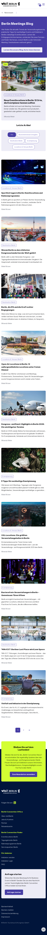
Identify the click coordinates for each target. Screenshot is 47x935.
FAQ (3, 864)
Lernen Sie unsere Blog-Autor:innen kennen (22, 50)
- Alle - (12, 134)
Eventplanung (32, 141)
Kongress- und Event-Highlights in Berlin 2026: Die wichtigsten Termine (20, 393)
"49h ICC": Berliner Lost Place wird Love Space (19, 617)
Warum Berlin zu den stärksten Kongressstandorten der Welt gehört (22, 219)
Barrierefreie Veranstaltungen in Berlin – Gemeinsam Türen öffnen (23, 561)
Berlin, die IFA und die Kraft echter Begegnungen (19, 275)
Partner (4, 823)
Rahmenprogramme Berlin (11, 844)
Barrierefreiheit (7, 906)
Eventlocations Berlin (9, 837)
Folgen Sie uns (7, 803)
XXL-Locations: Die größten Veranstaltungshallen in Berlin (22, 503)
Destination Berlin (16, 141)
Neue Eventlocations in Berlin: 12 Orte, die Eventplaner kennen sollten (21, 63)
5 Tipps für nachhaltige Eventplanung (15, 449)
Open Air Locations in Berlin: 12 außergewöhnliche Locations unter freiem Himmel (20, 333)
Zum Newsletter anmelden (23, 774)
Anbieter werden (8, 857)
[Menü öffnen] (43, 4)
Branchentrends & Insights (28, 134)
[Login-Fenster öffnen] (16, 13)
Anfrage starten (14, 892)
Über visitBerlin (7, 816)
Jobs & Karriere (7, 819)
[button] (43, 88)
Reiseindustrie (6, 826)
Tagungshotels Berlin (9, 840)
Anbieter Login (7, 861)
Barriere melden (7, 910)
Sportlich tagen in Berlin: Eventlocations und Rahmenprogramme (17, 162)
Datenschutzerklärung (9, 913)
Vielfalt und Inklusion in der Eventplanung (16, 671)
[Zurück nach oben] (43, 929)
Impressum (5, 917)
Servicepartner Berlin (9, 847)
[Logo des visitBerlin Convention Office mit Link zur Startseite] (10, 4)
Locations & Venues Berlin (23, 147)
